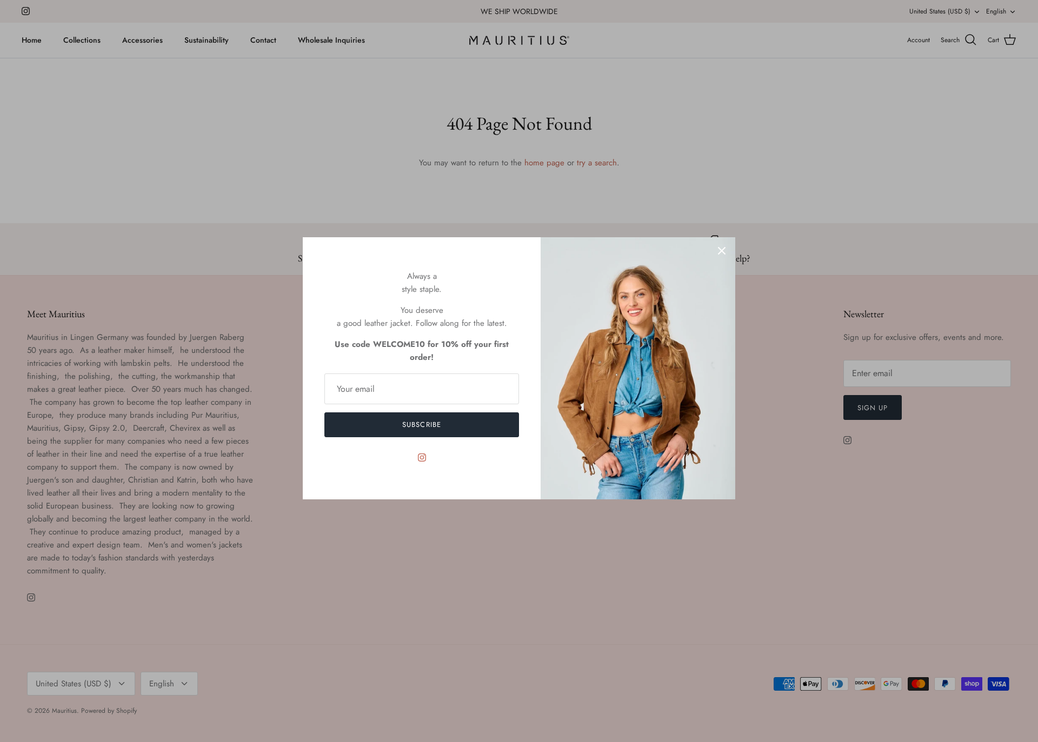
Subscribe (421, 424)
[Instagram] (422, 457)
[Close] (722, 251)
